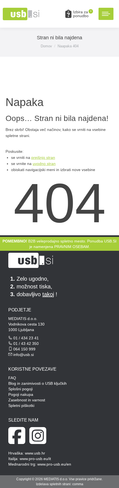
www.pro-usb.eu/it (35, 458)
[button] (31, 9)
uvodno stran (44, 163)
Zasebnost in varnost (26, 400)
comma (77, 484)
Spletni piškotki (21, 405)
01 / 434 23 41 (26, 338)
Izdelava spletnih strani (53, 484)
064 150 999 (24, 349)
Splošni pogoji (20, 389)
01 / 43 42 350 (26, 343)
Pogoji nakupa (20, 394)
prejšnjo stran (43, 157)
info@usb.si (23, 354)
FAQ (12, 378)
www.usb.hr (35, 453)
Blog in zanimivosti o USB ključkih (37, 383)
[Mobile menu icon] (106, 14)
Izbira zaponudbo (82, 14)
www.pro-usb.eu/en (54, 464)
